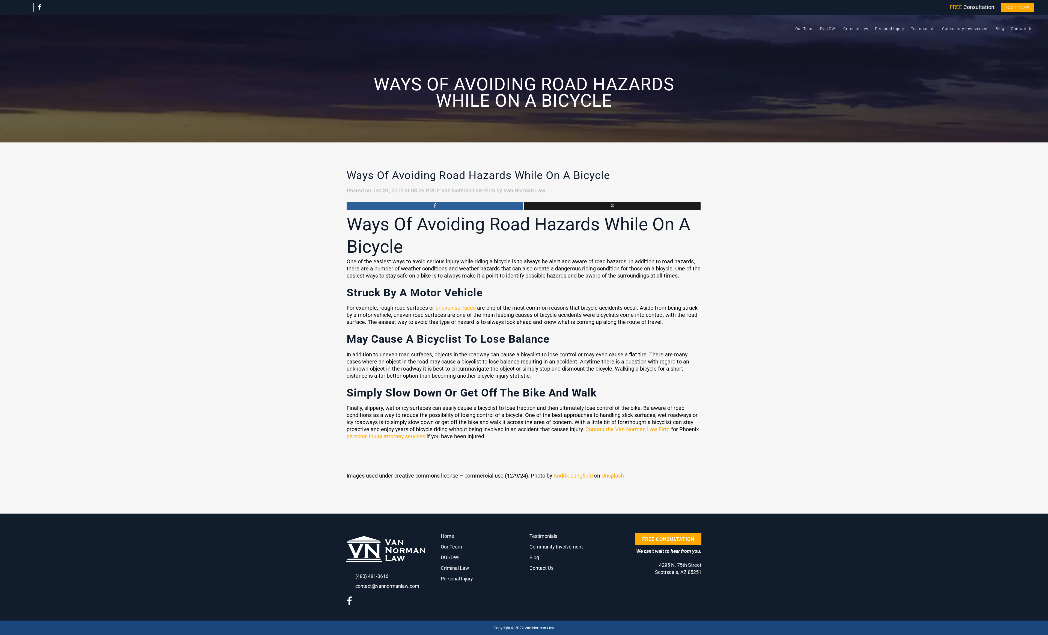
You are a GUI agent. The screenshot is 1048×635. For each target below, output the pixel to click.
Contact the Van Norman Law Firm (627, 429)
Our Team (451, 547)
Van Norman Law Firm (468, 190)
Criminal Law (455, 568)
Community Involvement (556, 547)
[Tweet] (612, 206)
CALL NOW (1017, 7)
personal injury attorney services (386, 436)
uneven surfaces (456, 308)
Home (447, 536)
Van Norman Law (524, 190)
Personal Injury (457, 579)
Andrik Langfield (573, 475)
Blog (534, 557)
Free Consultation (668, 539)
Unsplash (613, 475)
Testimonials (543, 536)
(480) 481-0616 (371, 576)
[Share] (435, 206)
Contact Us (541, 568)
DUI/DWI (450, 557)
